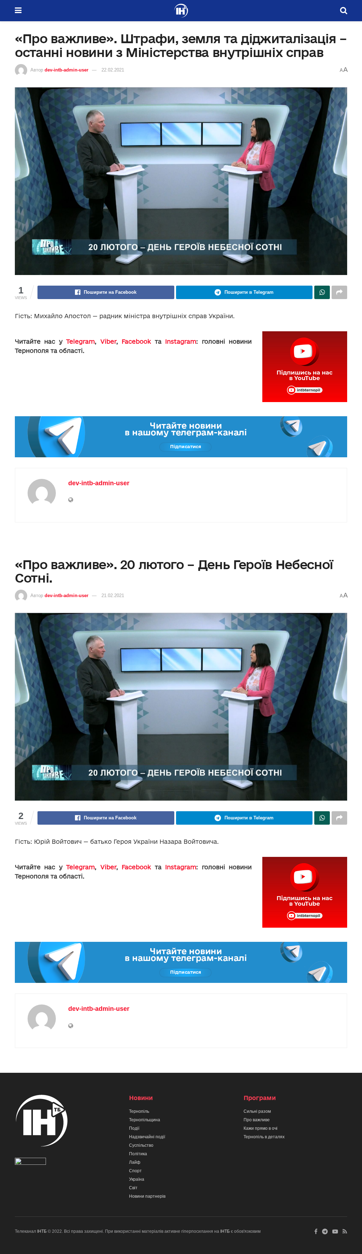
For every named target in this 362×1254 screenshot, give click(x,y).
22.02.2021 (112, 70)
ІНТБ (42, 1231)
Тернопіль (139, 1111)
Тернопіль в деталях (264, 1136)
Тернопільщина (144, 1119)
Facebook (136, 341)
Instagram (180, 341)
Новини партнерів (147, 1196)
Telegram (80, 341)
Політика (138, 1153)
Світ (133, 1187)
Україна (136, 1179)
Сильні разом (257, 1111)
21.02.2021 (112, 595)
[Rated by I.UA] (30, 1163)
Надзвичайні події (147, 1136)
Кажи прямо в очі (261, 1128)
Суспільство (141, 1145)
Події (134, 1128)
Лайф (134, 1162)
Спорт (135, 1170)
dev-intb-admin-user (66, 70)
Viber (108, 341)
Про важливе (257, 1119)
